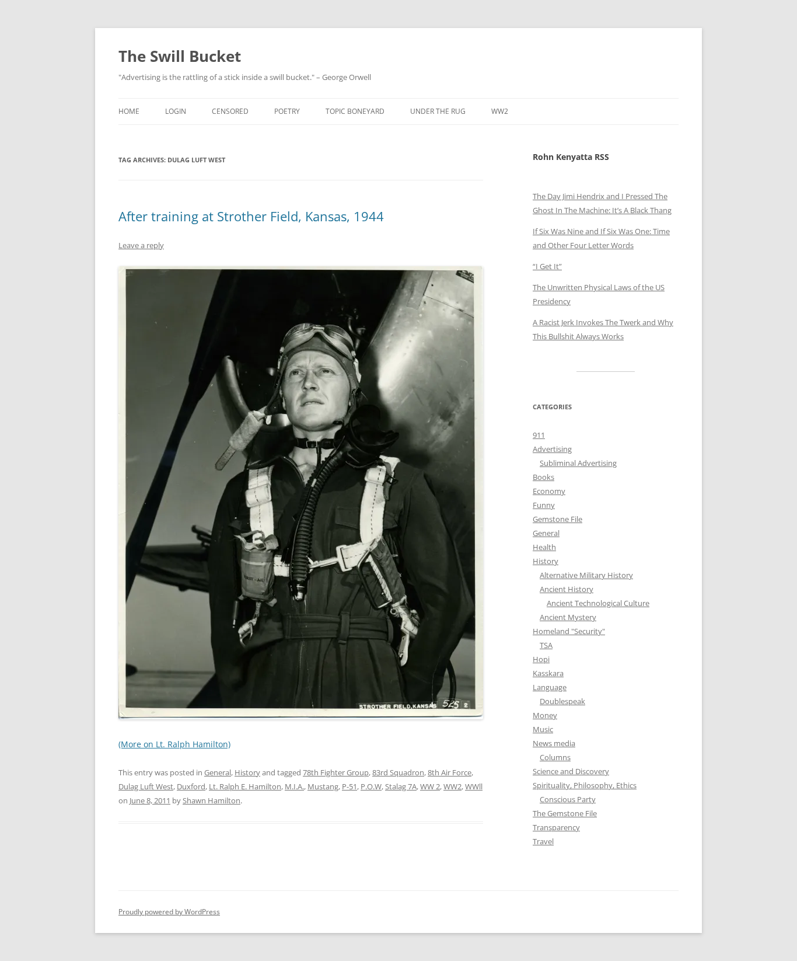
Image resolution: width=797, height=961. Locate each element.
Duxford (191, 786)
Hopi (541, 659)
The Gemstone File (565, 813)
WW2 (499, 111)
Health (544, 547)
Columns (555, 757)
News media (554, 743)
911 (539, 435)
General (217, 772)
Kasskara (548, 673)
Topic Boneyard (355, 111)
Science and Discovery (571, 771)
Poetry (287, 111)
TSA (546, 645)
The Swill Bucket (179, 56)
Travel (543, 841)
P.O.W (371, 786)
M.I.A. (294, 786)
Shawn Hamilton (211, 800)
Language (550, 687)
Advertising (552, 449)
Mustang (322, 786)
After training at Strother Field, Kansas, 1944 (251, 216)
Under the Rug (438, 111)
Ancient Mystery (568, 617)
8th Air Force (449, 772)
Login (175, 111)
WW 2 (430, 786)
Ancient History (566, 589)
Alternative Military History (586, 575)
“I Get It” (547, 266)
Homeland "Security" (569, 631)
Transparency (556, 827)
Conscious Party (568, 799)
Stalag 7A (401, 786)
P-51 (349, 786)
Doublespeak (562, 701)
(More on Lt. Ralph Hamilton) (174, 744)
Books (543, 477)
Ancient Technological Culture (598, 603)
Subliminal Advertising (578, 463)
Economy (549, 491)
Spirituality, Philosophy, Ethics (585, 785)
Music (543, 729)
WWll (474, 786)
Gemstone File (557, 519)
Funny (544, 505)
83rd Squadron (398, 772)
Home (128, 111)
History (247, 772)
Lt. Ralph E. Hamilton (245, 786)
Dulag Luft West (145, 786)
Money (545, 715)
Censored (230, 111)
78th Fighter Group (336, 772)
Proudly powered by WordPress (169, 912)
